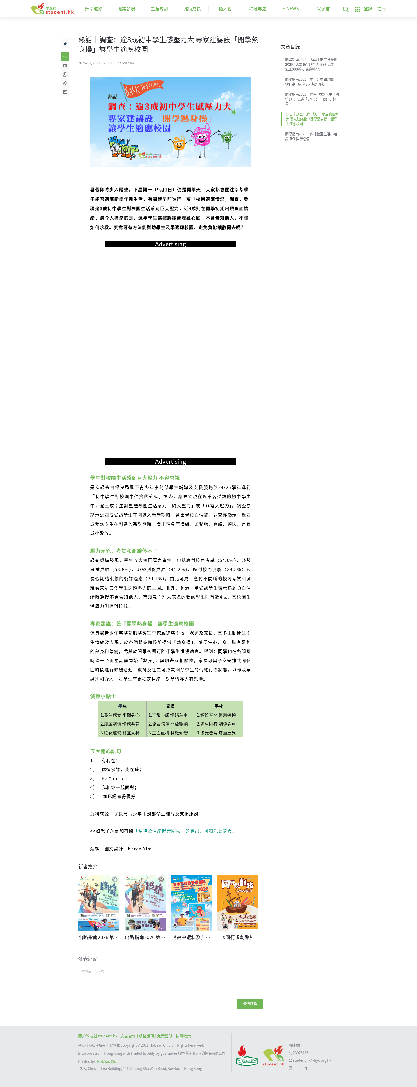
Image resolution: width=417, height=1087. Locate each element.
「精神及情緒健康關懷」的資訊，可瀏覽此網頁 (182, 831)
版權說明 (147, 1036)
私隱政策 (183, 1036)
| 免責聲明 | (165, 1036)
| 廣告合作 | (128, 1036)
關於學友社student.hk (98, 1036)
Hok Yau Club (107, 1061)
